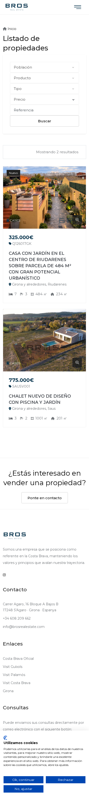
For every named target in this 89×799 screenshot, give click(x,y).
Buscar (44, 121)
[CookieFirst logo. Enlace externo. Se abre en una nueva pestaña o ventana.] (5, 738)
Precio (19, 99)
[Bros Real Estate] (16, 7)
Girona (8, 691)
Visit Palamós (14, 675)
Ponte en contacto (45, 498)
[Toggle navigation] (77, 7)
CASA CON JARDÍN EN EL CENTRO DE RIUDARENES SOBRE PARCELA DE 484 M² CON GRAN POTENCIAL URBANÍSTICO (40, 266)
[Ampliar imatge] (77, 220)
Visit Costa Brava (16, 683)
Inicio (11, 29)
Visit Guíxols (12, 667)
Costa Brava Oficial (18, 658)
